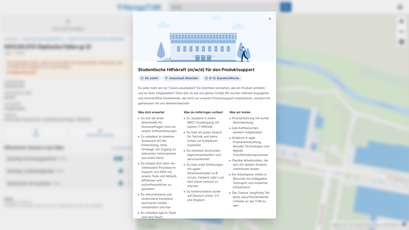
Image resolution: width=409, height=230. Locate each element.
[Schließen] (270, 18)
